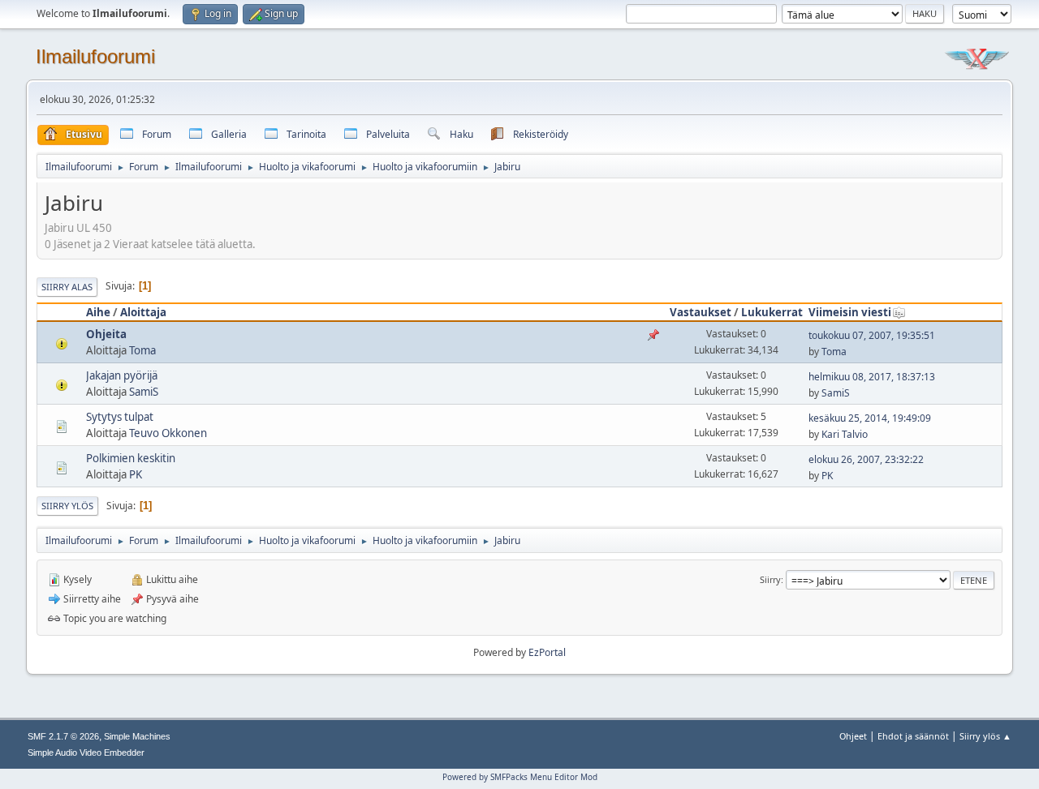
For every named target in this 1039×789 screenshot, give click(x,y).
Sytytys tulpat (119, 417)
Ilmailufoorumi (95, 56)
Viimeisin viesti (849, 312)
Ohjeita (106, 334)
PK (135, 474)
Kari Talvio (844, 434)
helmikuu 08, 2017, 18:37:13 (871, 377)
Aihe (98, 312)
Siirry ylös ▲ (985, 736)
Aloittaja (143, 312)
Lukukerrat (772, 312)
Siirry (770, 579)
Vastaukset (700, 312)
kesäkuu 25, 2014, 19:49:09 (869, 418)
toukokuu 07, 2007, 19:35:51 (871, 335)
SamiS (143, 391)
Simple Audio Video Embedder (86, 752)
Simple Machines (137, 736)
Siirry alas (67, 287)
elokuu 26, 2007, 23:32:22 (866, 459)
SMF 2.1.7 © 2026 (63, 736)
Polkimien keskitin (130, 458)
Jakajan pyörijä (121, 375)
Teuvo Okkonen (168, 433)
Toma (142, 350)
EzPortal (547, 652)
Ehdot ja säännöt (913, 736)
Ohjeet (853, 736)
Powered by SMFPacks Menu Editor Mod (519, 777)
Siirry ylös (67, 506)
